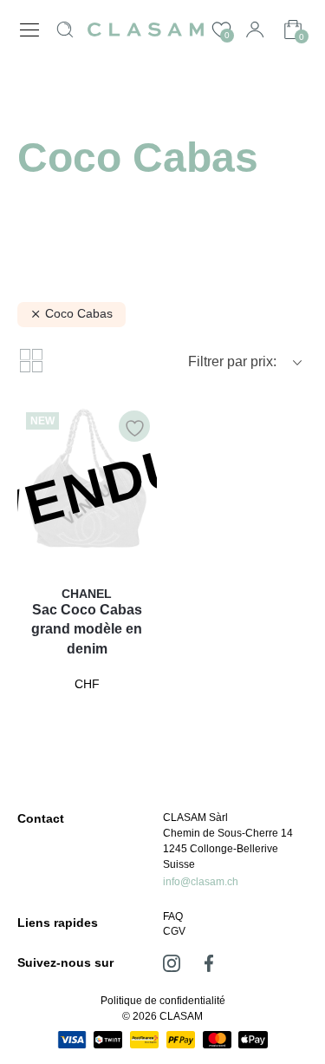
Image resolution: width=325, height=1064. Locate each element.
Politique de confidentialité (163, 1001)
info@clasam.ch (200, 882)
